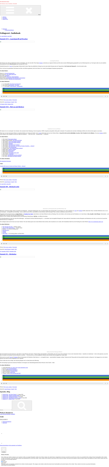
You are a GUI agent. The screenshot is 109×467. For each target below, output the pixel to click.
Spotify (12, 102)
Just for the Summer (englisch (14, 141)
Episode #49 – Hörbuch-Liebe (9, 187)
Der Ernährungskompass (11, 368)
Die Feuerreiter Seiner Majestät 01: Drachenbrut (15, 77)
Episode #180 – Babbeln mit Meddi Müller (11, 395)
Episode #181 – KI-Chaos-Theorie (9, 394)
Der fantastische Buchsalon (5, 161)
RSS (16, 102)
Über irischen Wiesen (12, 139)
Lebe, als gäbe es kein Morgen (9, 227)
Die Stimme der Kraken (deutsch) (14, 156)
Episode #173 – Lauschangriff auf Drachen (14, 39)
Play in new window (8, 99)
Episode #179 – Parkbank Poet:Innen (10, 396)
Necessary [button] (3, 460)
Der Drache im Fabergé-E (15, 83)
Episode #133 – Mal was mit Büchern (12, 107)
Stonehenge (7, 75)
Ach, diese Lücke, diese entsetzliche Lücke (19, 367)
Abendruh (10, 143)
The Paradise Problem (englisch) (16, 148)
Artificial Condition (12, 149)
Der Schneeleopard (12, 147)
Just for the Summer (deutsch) (14, 142)
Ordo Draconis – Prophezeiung (16, 86)
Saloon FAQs (5, 19)
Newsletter (5, 18)
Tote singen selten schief (14, 152)
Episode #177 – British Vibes (8, 399)
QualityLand (12, 372)
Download (15, 99)
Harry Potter (5, 233)
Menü (39, 14)
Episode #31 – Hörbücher (8, 254)
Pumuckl (4, 231)
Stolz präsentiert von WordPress (15, 445)
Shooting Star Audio (28, 214)
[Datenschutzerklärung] (12, 433)
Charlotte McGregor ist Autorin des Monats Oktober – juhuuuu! (12, 166)
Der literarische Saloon (4, 1)
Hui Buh (4, 232)
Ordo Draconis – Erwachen (13, 85)
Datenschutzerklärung (9, 30)
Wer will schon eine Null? (15, 373)
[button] (4, 88)
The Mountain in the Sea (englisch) (15, 155)
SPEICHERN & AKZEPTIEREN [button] (8, 465)
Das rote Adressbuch (13, 369)
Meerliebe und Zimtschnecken (15, 79)
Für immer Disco (14, 371)
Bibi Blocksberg (6, 230)
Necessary (5, 461)
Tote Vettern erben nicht (11, 74)
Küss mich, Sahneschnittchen (13, 76)
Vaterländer (11, 153)
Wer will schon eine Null (7, 226)
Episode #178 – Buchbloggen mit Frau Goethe (12, 397)
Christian (41, 62)
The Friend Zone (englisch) (14, 144)
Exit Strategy (10, 151)
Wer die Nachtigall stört (9, 73)
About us (4, 16)
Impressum (5, 28)
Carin (11, 66)
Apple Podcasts (7, 102)
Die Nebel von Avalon (17, 140)
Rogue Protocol (11, 150)
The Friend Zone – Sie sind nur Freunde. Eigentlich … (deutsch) (21, 145)
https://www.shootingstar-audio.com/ (95, 221)
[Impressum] (12, 443)
